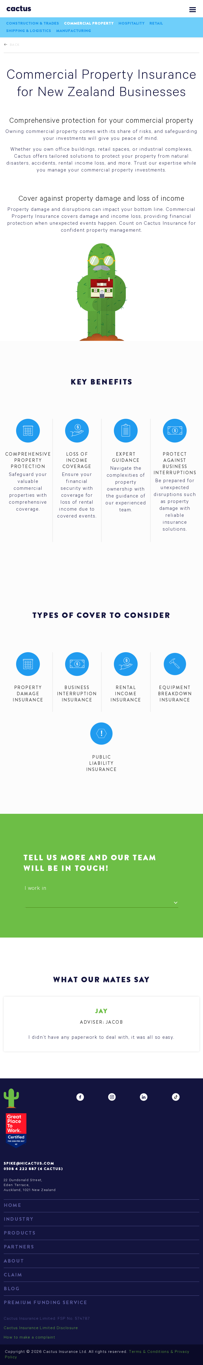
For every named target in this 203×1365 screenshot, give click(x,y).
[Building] (28, 664)
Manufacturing (73, 30)
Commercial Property (89, 23)
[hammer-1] (175, 664)
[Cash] (77, 664)
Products (20, 1233)
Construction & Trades (32, 23)
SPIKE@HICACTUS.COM (29, 1163)
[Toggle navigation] (192, 9)
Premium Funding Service (45, 1302)
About (14, 1261)
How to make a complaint (29, 1338)
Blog (12, 1288)
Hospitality (132, 23)
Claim (13, 1274)
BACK (15, 44)
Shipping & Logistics (28, 30)
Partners (19, 1246)
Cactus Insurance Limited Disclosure (41, 1328)
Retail (156, 23)
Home (13, 1205)
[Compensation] (126, 664)
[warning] (101, 733)
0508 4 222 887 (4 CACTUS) (33, 1168)
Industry (18, 1219)
